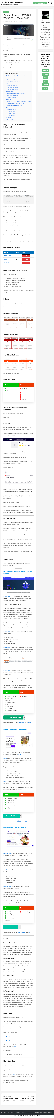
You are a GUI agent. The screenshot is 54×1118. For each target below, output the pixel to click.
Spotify (45, 88)
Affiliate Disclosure (18, 1115)
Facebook (45, 84)
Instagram (45, 70)
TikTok (45, 77)
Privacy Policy (37, 1115)
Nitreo (19, 754)
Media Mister (7, 255)
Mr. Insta (8, 1036)
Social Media (6, 11)
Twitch (45, 81)
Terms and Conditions (28, 1115)
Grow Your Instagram (40, 3)
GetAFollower (7, 262)
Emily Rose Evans (8, 21)
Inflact (5, 259)
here (29, 722)
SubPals (8, 1039)
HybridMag (49, 1112)
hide (19, 73)
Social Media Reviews (12, 2)
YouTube (45, 74)
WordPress (42, 1112)
